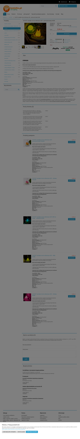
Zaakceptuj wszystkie (32, 431)
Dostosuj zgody (21, 431)
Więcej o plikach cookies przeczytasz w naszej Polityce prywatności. (13, 429)
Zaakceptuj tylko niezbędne (9, 431)
